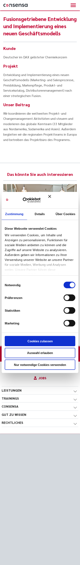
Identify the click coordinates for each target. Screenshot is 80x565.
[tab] (40, 390)
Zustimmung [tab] (14, 214)
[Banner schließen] (61, 200)
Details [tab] (40, 214)
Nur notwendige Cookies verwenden (40, 365)
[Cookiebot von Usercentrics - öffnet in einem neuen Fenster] (29, 200)
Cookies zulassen (40, 341)
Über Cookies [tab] (65, 214)
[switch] (69, 297)
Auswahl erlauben (40, 353)
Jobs (42, 378)
